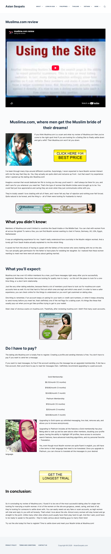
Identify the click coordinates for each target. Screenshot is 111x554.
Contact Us (42, 545)
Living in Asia (50, 6)
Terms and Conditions (27, 545)
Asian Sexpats (15, 6)
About (38, 6)
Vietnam (87, 6)
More (96, 6)
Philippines (64, 6)
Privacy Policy (11, 545)
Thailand (75, 6)
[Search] (104, 6)
